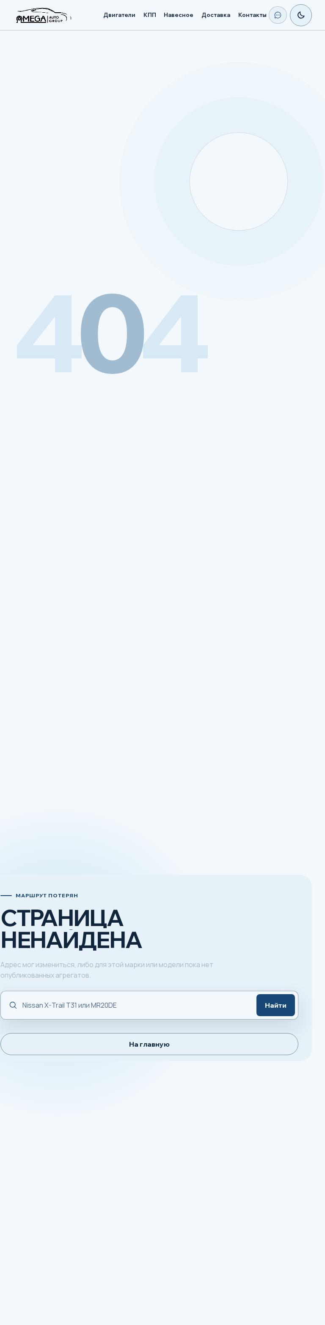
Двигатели (119, 14)
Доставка (215, 14)
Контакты (252, 14)
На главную (149, 1044)
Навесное (178, 14)
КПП (149, 14)
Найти (275, 1005)
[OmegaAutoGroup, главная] (53, 15)
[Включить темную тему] (301, 15)
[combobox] (135, 1005)
